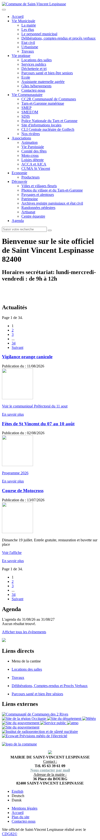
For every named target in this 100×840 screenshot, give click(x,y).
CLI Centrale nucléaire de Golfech (47, 129)
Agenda (18, 221)
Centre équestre (33, 216)
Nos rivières (30, 134)
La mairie (28, 25)
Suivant (17, 347)
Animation (29, 142)
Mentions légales (24, 808)
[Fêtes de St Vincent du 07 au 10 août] (17, 465)
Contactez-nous (33, 90)
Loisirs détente (32, 160)
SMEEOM (29, 112)
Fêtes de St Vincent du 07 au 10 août (38, 423)
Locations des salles (36, 60)
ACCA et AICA (33, 164)
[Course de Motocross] (17, 532)
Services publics (33, 64)
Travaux (27, 51)
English (17, 791)
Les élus (27, 30)
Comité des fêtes (34, 151)
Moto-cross (30, 155)
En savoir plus (13, 414)
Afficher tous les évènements (24, 632)
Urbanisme (29, 47)
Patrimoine (29, 199)
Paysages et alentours (37, 195)
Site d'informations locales (41, 125)
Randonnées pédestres (38, 208)
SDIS (25, 116)
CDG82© (9, 834)
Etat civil (28, 43)
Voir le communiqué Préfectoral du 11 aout (34, 406)
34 (14, 343)
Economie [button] (19, 173)
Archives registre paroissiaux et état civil (52, 203)
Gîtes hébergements (36, 86)
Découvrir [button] (19, 181)
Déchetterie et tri (34, 69)
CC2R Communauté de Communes (48, 99)
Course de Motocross (22, 490)
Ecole (25, 77)
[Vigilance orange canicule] (17, 398)
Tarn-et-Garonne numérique (42, 103)
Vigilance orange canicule (27, 356)
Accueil (18, 16)
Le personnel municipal (39, 34)
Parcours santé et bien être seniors (47, 73)
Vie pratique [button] (21, 56)
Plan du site (20, 817)
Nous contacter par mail (50, 770)
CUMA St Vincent (35, 168)
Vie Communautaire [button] (27, 95)
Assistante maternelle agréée (43, 82)
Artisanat (28, 212)
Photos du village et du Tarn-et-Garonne (52, 190)
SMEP (26, 108)
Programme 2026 (15, 473)
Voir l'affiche (12, 553)
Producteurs (30, 177)
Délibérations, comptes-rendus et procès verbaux (58, 38)
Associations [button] (21, 138)
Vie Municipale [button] (23, 21)
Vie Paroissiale (32, 147)
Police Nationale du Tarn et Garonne (49, 121)
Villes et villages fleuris (39, 186)
